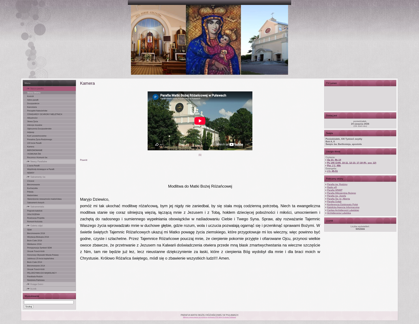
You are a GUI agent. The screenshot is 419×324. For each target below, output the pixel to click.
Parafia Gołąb (334, 201)
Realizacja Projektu (36, 218)
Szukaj (28, 306)
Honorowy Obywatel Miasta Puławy (43, 255)
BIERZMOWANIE (34, 150)
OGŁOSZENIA (33, 214)
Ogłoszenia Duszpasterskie (39, 129)
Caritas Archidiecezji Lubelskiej (343, 210)
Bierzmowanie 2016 (36, 233)
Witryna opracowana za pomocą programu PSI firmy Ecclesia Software (209, 317)
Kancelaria (32, 107)
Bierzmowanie (33, 185)
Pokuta (30, 192)
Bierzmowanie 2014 (36, 266)
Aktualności (32, 118)
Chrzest (30, 181)
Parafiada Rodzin (35, 276)
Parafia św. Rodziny (337, 184)
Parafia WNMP (334, 190)
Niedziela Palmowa (36, 280)
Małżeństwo (32, 195)
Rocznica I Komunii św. (37, 157)
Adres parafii (32, 100)
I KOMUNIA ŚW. (34, 154)
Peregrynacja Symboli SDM (39, 248)
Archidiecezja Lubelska (339, 213)
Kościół (30, 96)
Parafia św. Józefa (336, 195)
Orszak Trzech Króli (36, 251)
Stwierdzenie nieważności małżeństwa (44, 199)
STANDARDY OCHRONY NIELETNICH (44, 114)
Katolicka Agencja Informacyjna (343, 207)
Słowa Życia (32, 121)
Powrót (83, 160)
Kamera (30, 147)
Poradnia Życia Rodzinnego (39, 139)
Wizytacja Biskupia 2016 (38, 237)
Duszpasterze (33, 103)
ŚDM (29, 230)
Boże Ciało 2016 (34, 240)
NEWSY (30, 173)
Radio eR (332, 187)
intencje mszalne (34, 125)
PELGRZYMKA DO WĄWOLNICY (42, 273)
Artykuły (30, 132)
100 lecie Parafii (34, 143)
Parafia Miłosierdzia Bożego (341, 193)
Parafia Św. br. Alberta (338, 198)
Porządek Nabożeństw (37, 111)
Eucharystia (32, 188)
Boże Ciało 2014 (34, 262)
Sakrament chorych (35, 202)
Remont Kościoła (34, 221)
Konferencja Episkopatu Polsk (342, 204)
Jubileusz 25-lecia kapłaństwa (40, 258)
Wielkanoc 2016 (34, 244)
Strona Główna (33, 93)
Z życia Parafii (33, 166)
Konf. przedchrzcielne (36, 136)
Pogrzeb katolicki (34, 211)
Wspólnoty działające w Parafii (40, 169)
